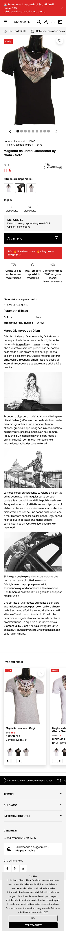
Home (7, 141)
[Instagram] (23, 868)
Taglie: (8, 200)
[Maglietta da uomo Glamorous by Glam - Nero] (18, 752)
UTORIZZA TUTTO (33, 925)
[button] (62, 8)
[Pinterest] (15, 868)
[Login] (46, 22)
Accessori (19, 141)
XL (19, 761)
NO (33, 918)
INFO (45, 912)
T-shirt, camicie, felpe (19, 144)
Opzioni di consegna (18, 226)
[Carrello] (60, 22)
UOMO (31, 141)
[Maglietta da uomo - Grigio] (26, 752)
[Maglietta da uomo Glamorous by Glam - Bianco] (10, 752)
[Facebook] (7, 868)
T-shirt (38, 144)
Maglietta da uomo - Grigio (21, 728)
